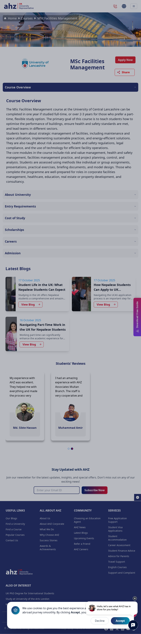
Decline (100, 621)
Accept (120, 621)
